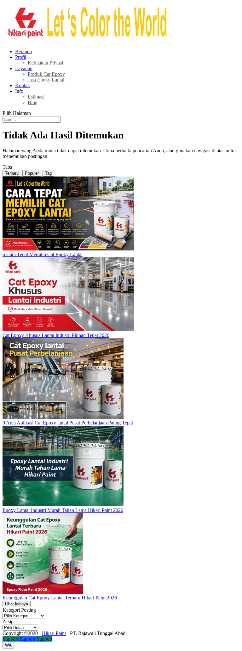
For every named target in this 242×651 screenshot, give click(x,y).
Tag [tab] (48, 173)
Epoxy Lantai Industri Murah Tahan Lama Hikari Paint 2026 (63, 510)
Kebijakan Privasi (45, 62)
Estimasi (36, 96)
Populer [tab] (32, 173)
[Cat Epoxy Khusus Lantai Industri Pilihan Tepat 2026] (68, 329)
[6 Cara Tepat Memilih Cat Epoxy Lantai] (68, 248)
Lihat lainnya (16, 604)
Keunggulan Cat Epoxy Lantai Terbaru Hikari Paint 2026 (60, 597)
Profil (20, 57)
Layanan (23, 68)
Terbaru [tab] (12, 173)
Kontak (22, 85)
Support (11, 639)
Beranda (23, 51)
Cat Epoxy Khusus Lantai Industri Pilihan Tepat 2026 (56, 335)
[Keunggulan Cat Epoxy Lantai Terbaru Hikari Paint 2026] (43, 592)
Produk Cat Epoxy (46, 74)
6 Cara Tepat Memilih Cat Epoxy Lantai (43, 254)
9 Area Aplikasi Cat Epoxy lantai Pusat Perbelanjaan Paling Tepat (68, 422)
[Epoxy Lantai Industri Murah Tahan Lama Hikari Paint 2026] (63, 504)
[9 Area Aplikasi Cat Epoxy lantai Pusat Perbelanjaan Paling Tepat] (63, 417)
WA (8, 645)
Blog (32, 102)
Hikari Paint (54, 633)
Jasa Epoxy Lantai (46, 79)
